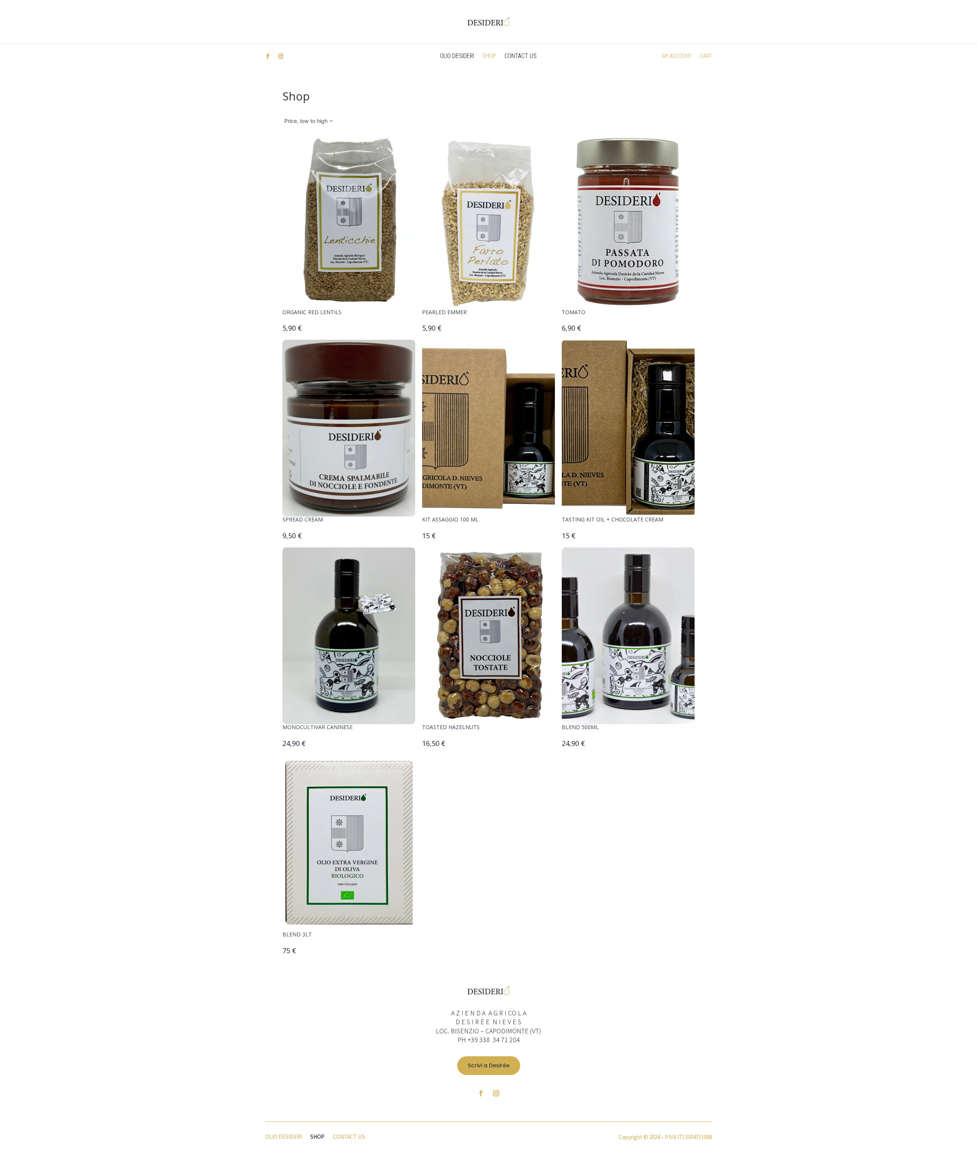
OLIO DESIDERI (457, 56)
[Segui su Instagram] (280, 56)
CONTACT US (521, 56)
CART (706, 56)
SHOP (489, 56)
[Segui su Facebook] (267, 56)
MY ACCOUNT (677, 56)
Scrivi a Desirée (488, 1065)
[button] (309, 120)
